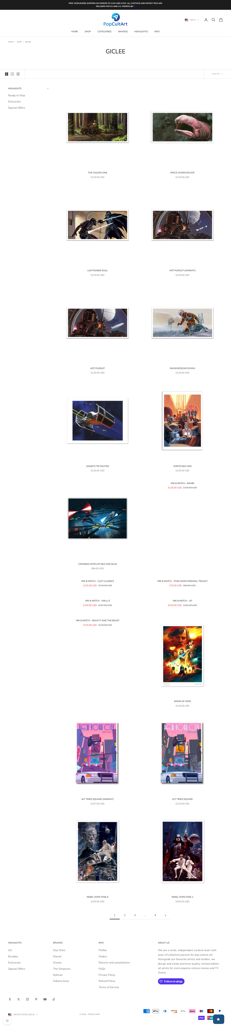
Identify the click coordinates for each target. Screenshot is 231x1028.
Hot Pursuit (97, 368)
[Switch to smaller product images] (12, 74)
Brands (123, 31)
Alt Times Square (182, 799)
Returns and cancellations (114, 962)
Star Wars (59, 950)
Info (157, 31)
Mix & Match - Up (182, 600)
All (10, 950)
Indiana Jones (61, 981)
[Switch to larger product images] (6, 74)
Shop (88, 31)
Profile (103, 950)
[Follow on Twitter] (18, 999)
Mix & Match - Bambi (182, 483)
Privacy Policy (107, 975)
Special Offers (16, 108)
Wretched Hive (182, 466)
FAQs (102, 969)
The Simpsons (62, 969)
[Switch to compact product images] (18, 74)
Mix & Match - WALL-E (97, 600)
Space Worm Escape (182, 172)
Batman (58, 975)
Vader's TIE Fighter (97, 466)
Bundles (13, 956)
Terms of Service (109, 987)
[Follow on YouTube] (45, 999)
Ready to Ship (16, 95)
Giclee (28, 42)
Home (74, 31)
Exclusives (14, 101)
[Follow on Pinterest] (36, 999)
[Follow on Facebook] (9, 999)
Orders (103, 956)
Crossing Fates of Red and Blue (97, 564)
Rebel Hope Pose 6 (97, 897)
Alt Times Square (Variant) (97, 799)
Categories (104, 31)
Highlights (141, 31)
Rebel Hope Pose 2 (182, 897)
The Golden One (97, 172)
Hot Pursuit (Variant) (182, 270)
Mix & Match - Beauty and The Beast (97, 620)
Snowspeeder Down (182, 368)
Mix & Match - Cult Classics (97, 581)
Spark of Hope (182, 701)
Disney (57, 962)
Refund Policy (107, 981)
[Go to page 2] (165, 915)
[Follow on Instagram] (27, 999)
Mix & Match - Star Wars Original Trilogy (182, 581)
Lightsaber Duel (97, 270)
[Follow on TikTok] (53, 999)
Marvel (57, 956)
